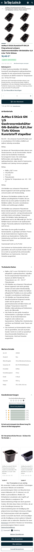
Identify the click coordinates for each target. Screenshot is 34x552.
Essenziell (6, 530)
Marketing (17, 530)
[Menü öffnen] (2, 2)
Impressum (4, 523)
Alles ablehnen (17, 544)
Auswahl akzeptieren (17, 549)
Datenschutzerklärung (8, 527)
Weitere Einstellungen (17, 534)
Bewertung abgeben (17, 406)
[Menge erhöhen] (30, 96)
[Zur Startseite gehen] (12, 2)
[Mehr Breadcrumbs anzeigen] (2, 9)
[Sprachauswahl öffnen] (28, 2)
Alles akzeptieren (17, 539)
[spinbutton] (17, 96)
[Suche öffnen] (32, 2)
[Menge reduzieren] (3, 96)
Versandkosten (16, 106)
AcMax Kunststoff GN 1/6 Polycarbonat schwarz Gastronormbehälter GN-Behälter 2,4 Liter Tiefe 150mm (9, 469)
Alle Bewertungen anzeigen (21, 63)
